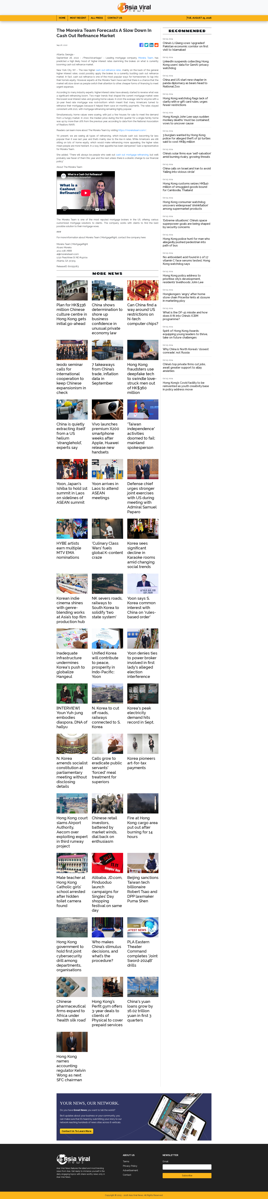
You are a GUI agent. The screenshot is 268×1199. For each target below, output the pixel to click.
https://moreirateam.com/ (132, 130)
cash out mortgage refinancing (132, 154)
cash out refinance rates (108, 70)
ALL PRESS (97, 18)
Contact (127, 1175)
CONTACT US (114, 18)
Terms (126, 1161)
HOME (62, 18)
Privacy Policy (130, 1166)
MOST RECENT (78, 18)
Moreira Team (145, 58)
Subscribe (187, 1175)
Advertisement (130, 1170)
